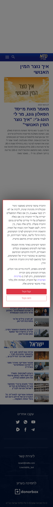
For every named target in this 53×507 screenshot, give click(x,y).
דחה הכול (26, 298)
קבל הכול (26, 291)
